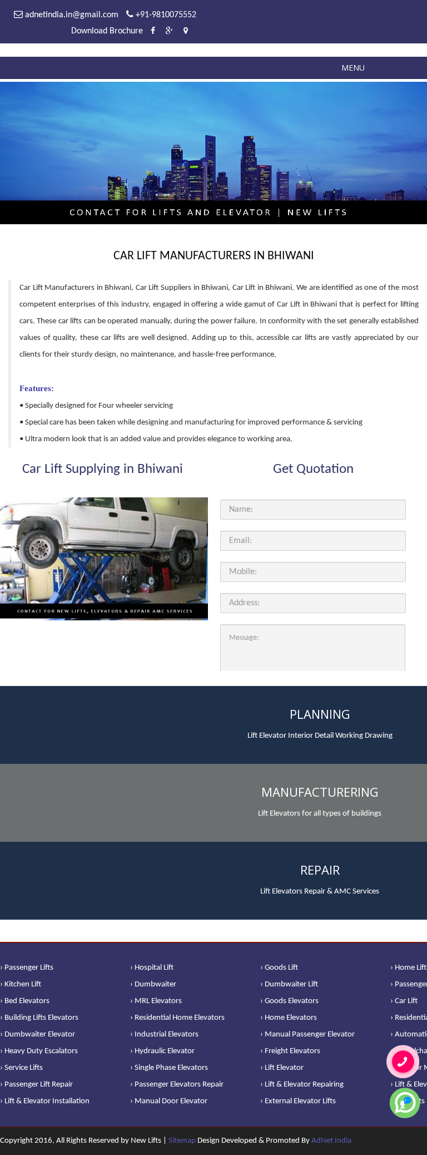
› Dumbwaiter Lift (289, 984)
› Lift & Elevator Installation (45, 1101)
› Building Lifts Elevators (39, 1018)
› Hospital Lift (151, 968)
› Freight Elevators (290, 1051)
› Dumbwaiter (153, 984)
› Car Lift (404, 1001)
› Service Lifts (21, 1068)
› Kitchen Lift (20, 984)
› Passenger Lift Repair (36, 1084)
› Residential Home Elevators (177, 1018)
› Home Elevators (288, 1018)
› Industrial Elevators (164, 1034)
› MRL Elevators (156, 1001)
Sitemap (182, 1141)
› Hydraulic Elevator (162, 1051)
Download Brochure (107, 31)
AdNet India (331, 1141)
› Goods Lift (279, 968)
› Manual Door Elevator (168, 1101)
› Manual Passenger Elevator (307, 1034)
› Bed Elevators (24, 1001)
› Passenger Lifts (26, 968)
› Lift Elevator (282, 1068)
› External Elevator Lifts (298, 1101)
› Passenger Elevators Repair (177, 1084)
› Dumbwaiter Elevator (37, 1034)
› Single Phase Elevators (169, 1068)
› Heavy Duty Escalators (39, 1051)
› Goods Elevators (289, 1001)
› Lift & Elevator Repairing (302, 1084)
